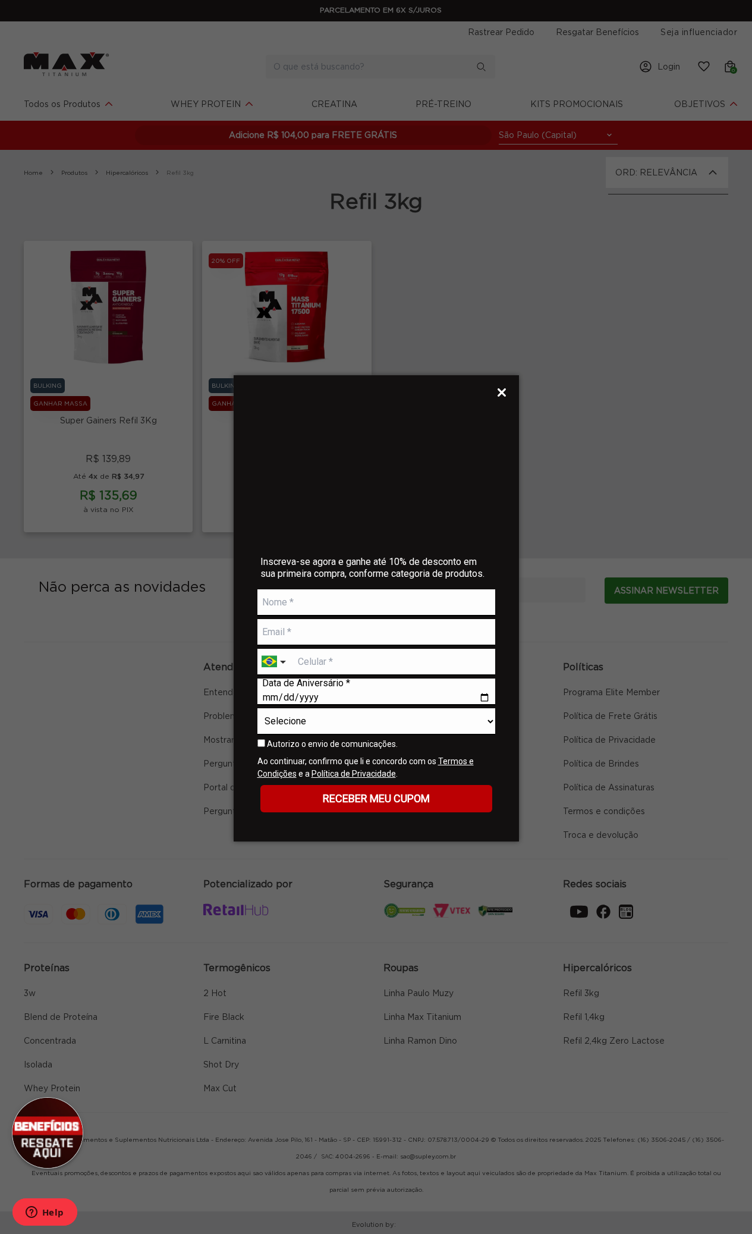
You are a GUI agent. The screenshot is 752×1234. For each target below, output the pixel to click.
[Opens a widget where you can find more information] (44, 1213)
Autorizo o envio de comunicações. (331, 744)
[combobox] (275, 662)
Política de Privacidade (354, 773)
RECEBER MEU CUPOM (376, 798)
